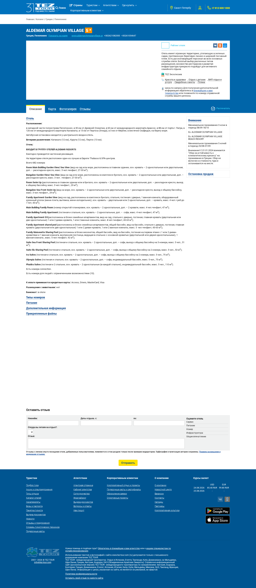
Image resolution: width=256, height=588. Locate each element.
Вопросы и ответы (82, 506)
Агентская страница (83, 485)
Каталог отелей (33, 497)
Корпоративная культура (167, 510)
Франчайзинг (79, 497)
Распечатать (223, 108)
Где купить (128, 5)
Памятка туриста (34, 510)
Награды (159, 502)
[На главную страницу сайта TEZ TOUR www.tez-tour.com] (40, 7)
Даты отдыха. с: (89, 418)
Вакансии (159, 493)
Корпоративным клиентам (85, 10)
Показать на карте (58, 35)
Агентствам (109, 5)
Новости (30, 518)
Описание (35, 109)
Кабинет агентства (82, 489)
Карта (52, 109)
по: (135, 418)
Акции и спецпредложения (39, 489)
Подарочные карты (35, 531)
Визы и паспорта (34, 506)
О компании (160, 485)
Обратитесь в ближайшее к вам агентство (119, 548)
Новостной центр (163, 489)
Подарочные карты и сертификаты (124, 489)
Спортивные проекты (117, 497)
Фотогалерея (67, 109)
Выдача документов (36, 514)
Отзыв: (31, 436)
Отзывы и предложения (38, 522)
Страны (78, 5)
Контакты (159, 497)
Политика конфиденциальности (81, 574)
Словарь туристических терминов (43, 527)
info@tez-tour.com (42, 562)
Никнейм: (32, 418)
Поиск (62, 7)
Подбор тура (32, 485)
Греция (49, 19)
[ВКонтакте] (215, 45)
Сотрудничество (81, 493)
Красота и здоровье (175, 79)
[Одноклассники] (220, 45)
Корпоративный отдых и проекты (123, 485)
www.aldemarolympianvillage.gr (87, 35)
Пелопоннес (61, 19)
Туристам (91, 5)
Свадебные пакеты (185, 82)
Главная (30, 19)
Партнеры (159, 506)
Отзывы (85, 109)
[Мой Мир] (225, 45)
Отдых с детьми (197, 79)
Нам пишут (78, 510)
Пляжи (201, 82)
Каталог (40, 19)
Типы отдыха (32, 493)
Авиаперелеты (33, 502)
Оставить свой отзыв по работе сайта (84, 578)
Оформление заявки (117, 493)
